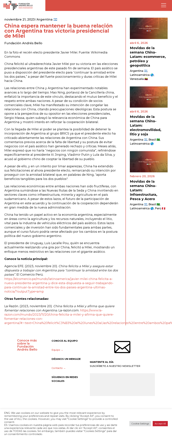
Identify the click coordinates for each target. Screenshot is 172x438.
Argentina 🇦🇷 (47, 19)
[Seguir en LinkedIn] (75, 391)
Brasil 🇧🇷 (154, 139)
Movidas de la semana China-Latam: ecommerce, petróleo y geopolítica (148, 56)
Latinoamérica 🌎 (142, 75)
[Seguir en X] (54, 391)
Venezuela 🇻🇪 (139, 79)
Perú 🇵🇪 (160, 208)
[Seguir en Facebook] (68, 391)
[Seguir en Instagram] (61, 391)
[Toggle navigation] (164, 5)
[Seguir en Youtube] (82, 391)
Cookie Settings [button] (140, 423)
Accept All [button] (160, 423)
